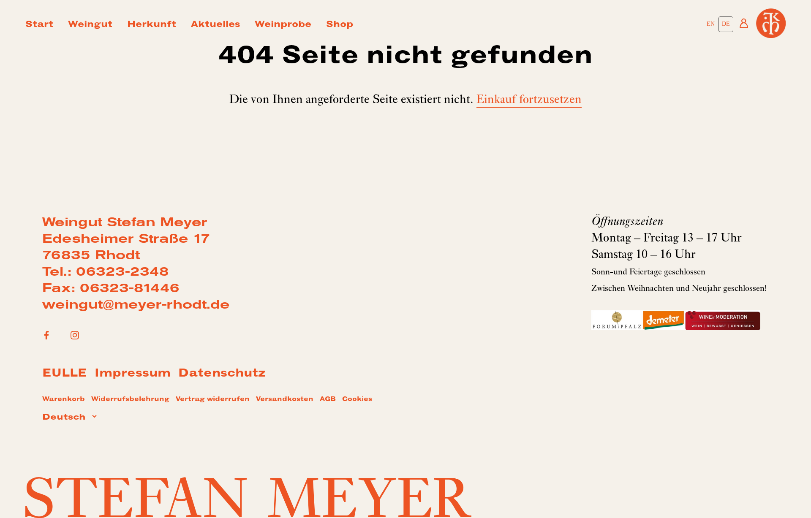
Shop (339, 25)
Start (39, 25)
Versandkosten (284, 399)
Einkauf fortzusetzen (529, 101)
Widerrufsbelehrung (130, 399)
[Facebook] (46, 335)
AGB (328, 399)
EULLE (64, 374)
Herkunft (151, 25)
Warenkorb (63, 399)
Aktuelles (215, 25)
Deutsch (64, 417)
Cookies (357, 399)
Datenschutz (222, 374)
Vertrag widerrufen (213, 399)
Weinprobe (283, 25)
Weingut (90, 25)
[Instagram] (75, 335)
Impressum (133, 374)
